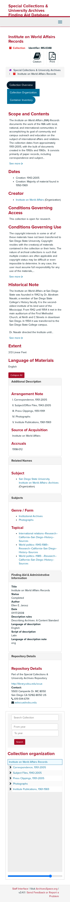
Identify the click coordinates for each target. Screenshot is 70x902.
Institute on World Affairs (30, 199)
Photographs (26, 520)
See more (15, 163)
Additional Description (26, 381)
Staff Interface (20, 888)
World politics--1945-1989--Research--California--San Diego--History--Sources (38, 548)
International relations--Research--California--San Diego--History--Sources (38, 537)
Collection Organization (23, 92)
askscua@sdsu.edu (26, 702)
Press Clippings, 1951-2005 (28, 778)
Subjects (17, 498)
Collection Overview (21, 85)
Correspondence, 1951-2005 (29, 767)
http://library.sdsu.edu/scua (26, 683)
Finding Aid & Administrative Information (30, 576)
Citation (37, 61)
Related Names (21, 461)
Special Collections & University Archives (37, 70)
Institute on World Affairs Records (28, 762)
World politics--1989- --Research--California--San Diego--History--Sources (38, 559)
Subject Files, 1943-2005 (27, 772)
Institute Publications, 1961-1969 (31, 789)
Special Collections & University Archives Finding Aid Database (28, 10)
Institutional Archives (31, 516)
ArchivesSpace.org (46, 888)
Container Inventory (21, 100)
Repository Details (23, 656)
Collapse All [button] (16, 375)
